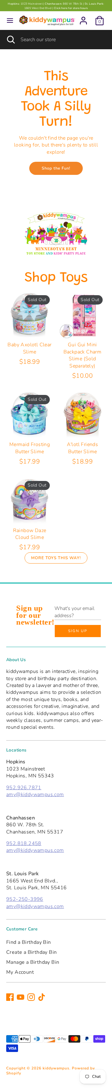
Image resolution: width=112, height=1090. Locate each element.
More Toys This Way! (56, 558)
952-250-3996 (24, 899)
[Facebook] (10, 997)
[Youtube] (20, 997)
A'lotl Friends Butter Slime (82, 448)
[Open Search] (10, 39)
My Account (20, 972)
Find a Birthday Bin (28, 942)
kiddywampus (56, 1068)
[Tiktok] (41, 997)
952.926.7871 (23, 787)
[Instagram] (31, 997)
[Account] (83, 17)
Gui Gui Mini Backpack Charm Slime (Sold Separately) (82, 355)
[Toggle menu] (10, 20)
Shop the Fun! (56, 168)
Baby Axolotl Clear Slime (29, 348)
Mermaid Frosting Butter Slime (29, 448)
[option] (56, 233)
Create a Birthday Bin (31, 952)
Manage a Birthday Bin (32, 962)
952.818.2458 (23, 843)
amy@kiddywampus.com (35, 794)
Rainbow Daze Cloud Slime (29, 534)
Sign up (77, 630)
